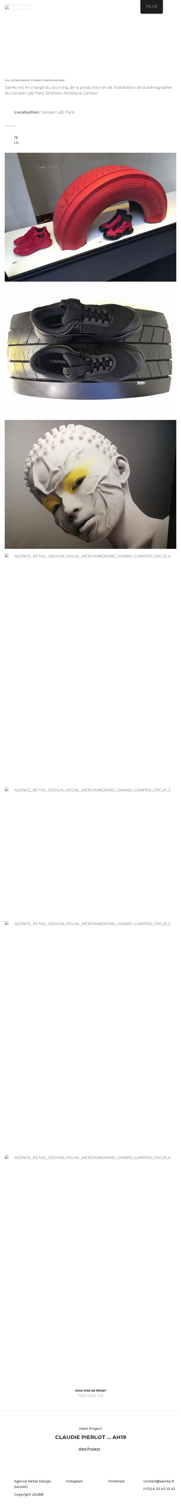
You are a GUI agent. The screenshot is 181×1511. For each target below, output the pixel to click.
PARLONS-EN (90, 1395)
